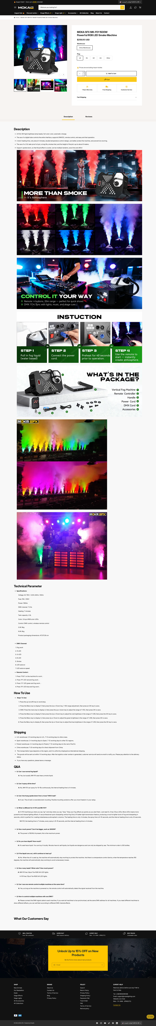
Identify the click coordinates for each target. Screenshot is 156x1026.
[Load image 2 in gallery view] (33, 85)
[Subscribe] (102, 965)
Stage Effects (18, 995)
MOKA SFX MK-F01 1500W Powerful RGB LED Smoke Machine (39, 17)
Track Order (84, 1001)
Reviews (88, 117)
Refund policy (84, 1008)
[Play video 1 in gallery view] (47, 85)
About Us (50, 988)
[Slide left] (59, 74)
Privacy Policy (51, 998)
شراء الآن (107, 79)
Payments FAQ (84, 998)
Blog (48, 995)
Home (17, 17)
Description (68, 117)
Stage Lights (18, 998)
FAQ (81, 1003)
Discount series (32, 13)
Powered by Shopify (29, 1023)
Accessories (72, 13)
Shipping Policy (85, 995)
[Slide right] (63, 74)
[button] (15, 7)
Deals (16, 993)
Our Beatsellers (19, 990)
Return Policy (84, 990)
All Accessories (19, 1001)
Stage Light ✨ (60, 13)
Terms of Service (52, 993)
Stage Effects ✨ (45, 13)
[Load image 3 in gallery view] (60, 85)
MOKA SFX (21, 1023)
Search (82, 988)
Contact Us (50, 990)
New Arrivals (18, 988)
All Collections (18, 1003)
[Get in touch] (135, 7)
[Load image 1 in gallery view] (20, 85)
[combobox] (82, 7)
